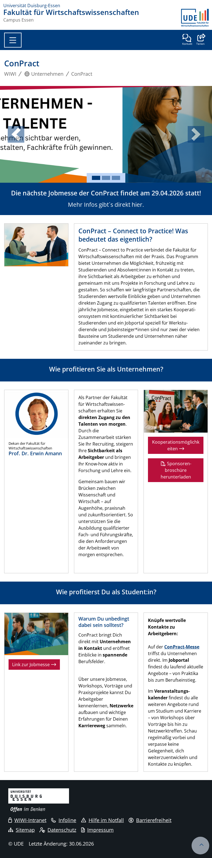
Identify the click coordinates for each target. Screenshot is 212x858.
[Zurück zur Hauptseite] (195, 18)
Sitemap (25, 829)
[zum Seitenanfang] (200, 845)
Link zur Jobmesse (31, 664)
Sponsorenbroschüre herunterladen (176, 470)
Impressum (100, 829)
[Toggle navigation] (13, 40)
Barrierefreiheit (153, 820)
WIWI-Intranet (30, 820)
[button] (200, 40)
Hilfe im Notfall (106, 820)
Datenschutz (61, 829)
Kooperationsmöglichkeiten (175, 445)
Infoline (67, 820)
